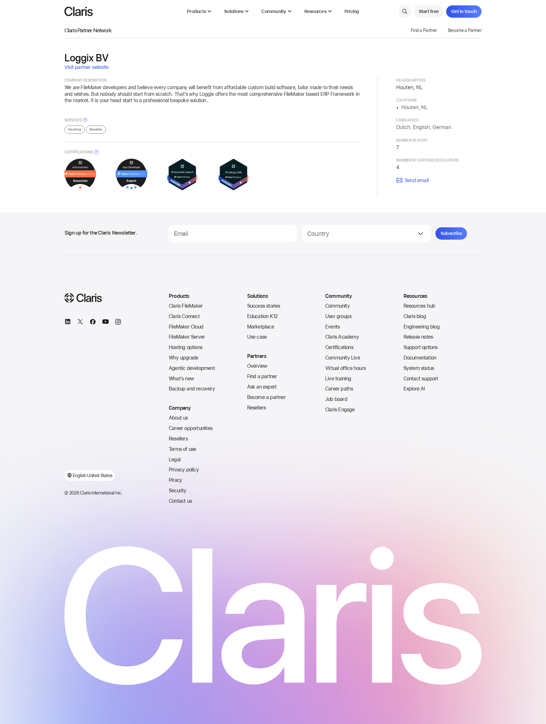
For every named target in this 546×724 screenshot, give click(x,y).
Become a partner (266, 397)
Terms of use (182, 449)
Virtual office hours (345, 368)
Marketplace (260, 327)
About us (178, 418)
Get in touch (463, 11)
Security (177, 491)
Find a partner (262, 376)
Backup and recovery (192, 389)
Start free (429, 11)
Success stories (263, 306)
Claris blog (414, 316)
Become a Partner (465, 30)
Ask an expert (262, 387)
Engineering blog (421, 327)
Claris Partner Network (88, 30)
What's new (181, 379)
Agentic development (192, 368)
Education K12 (262, 316)
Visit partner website (86, 67)
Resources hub (419, 306)
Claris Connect (184, 316)
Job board (336, 399)
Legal (174, 460)
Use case (257, 337)
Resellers (178, 439)
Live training (338, 379)
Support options (420, 347)
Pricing (351, 11)
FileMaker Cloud (186, 327)
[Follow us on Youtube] (105, 323)
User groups (338, 316)
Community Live (342, 358)
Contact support (420, 379)
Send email (416, 180)
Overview (257, 366)
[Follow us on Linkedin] (67, 323)
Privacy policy (184, 470)
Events (332, 327)
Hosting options (185, 347)
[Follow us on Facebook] (93, 323)
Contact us (180, 501)
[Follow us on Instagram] (118, 323)
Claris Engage (340, 410)
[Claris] (78, 11)
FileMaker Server (187, 337)
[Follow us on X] (80, 323)
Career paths (339, 389)
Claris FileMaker (186, 306)
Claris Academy (342, 337)
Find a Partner (424, 30)
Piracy (175, 480)
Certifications (339, 347)
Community (337, 306)
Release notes (418, 337)
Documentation (419, 358)
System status (418, 368)
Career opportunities (190, 428)
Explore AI (414, 389)
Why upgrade (183, 358)
